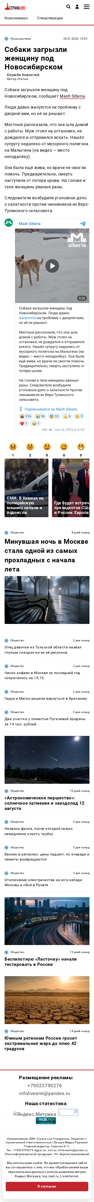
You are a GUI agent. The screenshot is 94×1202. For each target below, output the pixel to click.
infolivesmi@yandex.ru (44, 1093)
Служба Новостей (23, 75)
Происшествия (20, 38)
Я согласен (47, 1186)
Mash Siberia (72, 96)
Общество (17, 532)
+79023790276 (44, 1085)
